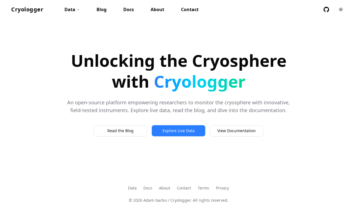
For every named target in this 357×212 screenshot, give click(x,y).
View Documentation (236, 130)
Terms (203, 188)
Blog (102, 9)
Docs (128, 9)
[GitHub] (326, 9)
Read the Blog (120, 130)
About (157, 9)
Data (69, 9)
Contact (190, 9)
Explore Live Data (179, 130)
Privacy (222, 188)
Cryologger (27, 9)
